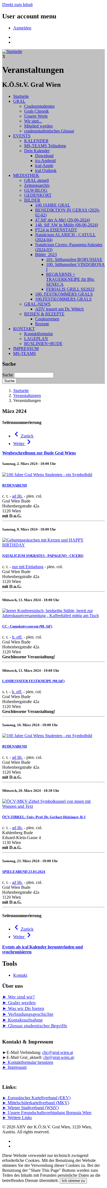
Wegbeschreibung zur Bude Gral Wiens (39, 453)
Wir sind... (33, 121)
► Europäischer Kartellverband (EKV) (36, 1097)
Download (44, 155)
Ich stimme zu (73, 1181)
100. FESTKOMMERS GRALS (64, 294)
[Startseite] (12, 51)
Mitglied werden (38, 126)
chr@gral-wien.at (58, 1057)
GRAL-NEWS (37, 304)
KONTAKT (24, 328)
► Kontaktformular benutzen (27, 1062)
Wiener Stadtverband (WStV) (33, 1107)
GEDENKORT (38, 195)
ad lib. (17, 496)
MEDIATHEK (26, 175)
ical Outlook (46, 170)
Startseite (21, 96)
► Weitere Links (17, 1117)
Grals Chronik (36, 111)
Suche (7, 375)
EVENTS (21, 136)
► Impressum (14, 1067)
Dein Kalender (37, 150)
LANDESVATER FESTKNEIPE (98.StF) (33, 681)
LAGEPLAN (36, 338)
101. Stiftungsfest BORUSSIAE (74, 259)
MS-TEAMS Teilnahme (45, 145)
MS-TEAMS (24, 353)
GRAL (19, 101)
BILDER (32, 200)
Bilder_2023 (46, 254)
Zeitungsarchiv (37, 185)
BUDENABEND (14, 485)
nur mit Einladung (27, 566)
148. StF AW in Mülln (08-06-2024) (66, 225)
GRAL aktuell (36, 180)
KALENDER (36, 140)
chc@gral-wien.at (57, 1052)
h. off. (17, 637)
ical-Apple (44, 165)
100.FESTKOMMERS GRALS (63, 299)
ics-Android (45, 160)
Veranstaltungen (27, 395)
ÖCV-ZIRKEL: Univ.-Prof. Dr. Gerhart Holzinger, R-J (44, 817)
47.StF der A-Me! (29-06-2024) (62, 220)
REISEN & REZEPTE (44, 314)
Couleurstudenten (39, 106)
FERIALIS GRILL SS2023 (70, 289)
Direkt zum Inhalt (17, 4)
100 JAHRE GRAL (52, 205)
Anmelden (22, 28)
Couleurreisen (47, 319)
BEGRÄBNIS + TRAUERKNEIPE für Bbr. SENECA (70, 279)
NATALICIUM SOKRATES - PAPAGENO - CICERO (42, 556)
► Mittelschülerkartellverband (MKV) (35, 1102)
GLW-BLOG (35, 190)
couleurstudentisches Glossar (49, 131)
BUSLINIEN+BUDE (43, 343)
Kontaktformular (38, 333)
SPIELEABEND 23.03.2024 (23, 872)
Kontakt (20, 975)
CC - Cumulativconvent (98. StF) (27, 626)
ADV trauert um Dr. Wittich (59, 309)
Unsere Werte (36, 116)
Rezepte (42, 323)
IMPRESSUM (26, 348)
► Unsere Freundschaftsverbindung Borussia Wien (46, 1112)
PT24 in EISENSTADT (56, 229)
